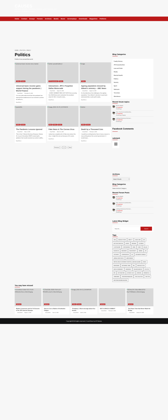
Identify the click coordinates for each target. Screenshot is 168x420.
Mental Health (118, 75)
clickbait (141, 243)
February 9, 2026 (112, 310)
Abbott (130, 239)
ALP (144, 239)
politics (147, 269)
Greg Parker (20, 93)
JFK (145, 250)
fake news (124, 250)
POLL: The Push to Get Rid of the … (124, 112)
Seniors (139, 272)
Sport (115, 86)
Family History (118, 61)
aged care (138, 239)
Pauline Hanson (138, 269)
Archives (48, 19)
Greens (140, 250)
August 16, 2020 (60, 90)
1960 (115, 239)
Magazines (93, 19)
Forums (40, 19)
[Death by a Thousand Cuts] (95, 116)
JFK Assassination (53, 81)
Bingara (134, 243)
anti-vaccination (118, 243)
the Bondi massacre (127, 276)
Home (17, 19)
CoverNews (89, 321)
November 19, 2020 (28, 93)
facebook (116, 250)
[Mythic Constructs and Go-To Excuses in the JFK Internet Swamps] (28, 297)
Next (70, 147)
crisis (133, 247)
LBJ (132, 254)
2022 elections (122, 239)
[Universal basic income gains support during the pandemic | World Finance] (30, 72)
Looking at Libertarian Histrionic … (124, 118)
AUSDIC (127, 243)
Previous (56, 147)
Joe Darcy (116, 254)
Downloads (83, 19)
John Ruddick (125, 254)
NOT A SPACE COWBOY (107, 308)
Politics (18, 81)
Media (50, 124)
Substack (116, 89)
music (144, 261)
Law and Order (118, 68)
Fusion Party (132, 250)
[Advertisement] (83, 34)
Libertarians (129, 258)
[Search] (152, 18)
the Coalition (139, 276)
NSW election (141, 265)
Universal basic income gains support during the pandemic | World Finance (28, 88)
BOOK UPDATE (119, 105)
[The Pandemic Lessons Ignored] (30, 116)
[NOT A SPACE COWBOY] (112, 297)
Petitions (103, 19)
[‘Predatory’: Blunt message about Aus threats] (84, 297)
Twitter (147, 276)
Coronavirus (126, 247)
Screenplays (72, 19)
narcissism (116, 265)
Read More (18, 102)
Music (63, 19)
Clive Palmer (117, 247)
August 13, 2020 (92, 90)
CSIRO (139, 247)
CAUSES (23, 6)
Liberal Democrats (119, 258)
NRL (134, 265)
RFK (114, 272)
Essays (32, 19)
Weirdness (117, 96)
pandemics (128, 269)
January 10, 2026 (140, 312)
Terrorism (117, 93)
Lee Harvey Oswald (141, 254)
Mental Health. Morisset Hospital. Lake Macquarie (127, 261)
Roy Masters (121, 272)
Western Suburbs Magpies (120, 280)
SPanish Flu (146, 272)
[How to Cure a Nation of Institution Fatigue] (56, 297)
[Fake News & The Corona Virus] (62, 116)
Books (56, 19)
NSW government (118, 269)
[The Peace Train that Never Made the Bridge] (140, 297)
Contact (24, 19)
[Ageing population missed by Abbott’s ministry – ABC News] (95, 72)
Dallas (145, 247)
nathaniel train (126, 265)
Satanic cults (130, 272)
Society (23, 81)
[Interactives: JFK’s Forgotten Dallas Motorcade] (62, 72)
